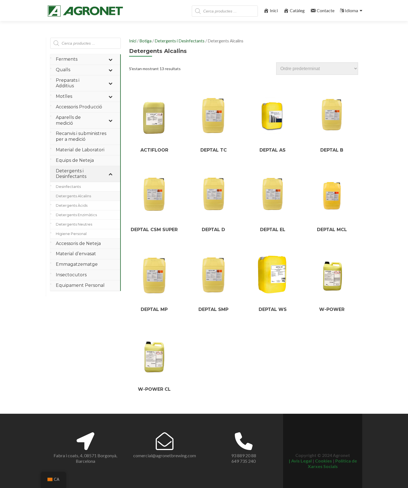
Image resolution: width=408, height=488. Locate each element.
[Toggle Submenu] (110, 59)
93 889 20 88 (243, 455)
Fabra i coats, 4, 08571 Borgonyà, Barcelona (85, 458)
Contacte (325, 10)
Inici (274, 10)
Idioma (351, 10)
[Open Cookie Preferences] (395, 480)
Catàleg (297, 10)
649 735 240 (243, 461)
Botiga (145, 40)
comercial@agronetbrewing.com (164, 455)
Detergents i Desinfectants (180, 40)
